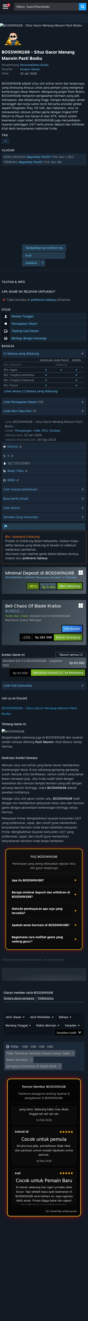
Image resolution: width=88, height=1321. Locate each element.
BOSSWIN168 (56, 788)
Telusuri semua (71, 654)
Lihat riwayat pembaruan (20, 489)
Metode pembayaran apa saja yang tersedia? (37, 911)
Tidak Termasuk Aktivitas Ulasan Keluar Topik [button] (38, 1053)
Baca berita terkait (15, 498)
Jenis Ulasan (13, 1017)
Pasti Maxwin (44, 742)
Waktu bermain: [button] (17, 1059)
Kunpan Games (30, 69)
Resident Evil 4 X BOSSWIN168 (50, 616)
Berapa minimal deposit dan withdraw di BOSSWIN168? (41, 894)
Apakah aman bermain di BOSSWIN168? (40, 925)
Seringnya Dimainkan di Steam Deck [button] (31, 1066)
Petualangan (23, 430)
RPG (45, 430)
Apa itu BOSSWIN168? (28, 880)
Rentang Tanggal (17, 1025)
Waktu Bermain (46, 1025)
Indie (37, 430)
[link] (42, 586)
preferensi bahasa (43, 299)
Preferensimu (46, 998)
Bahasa (63, 1017)
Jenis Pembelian (40, 1017)
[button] (44, 159)
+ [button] (5, 141)
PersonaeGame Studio (34, 64)
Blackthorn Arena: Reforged (23, 620)
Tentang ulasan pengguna (18, 998)
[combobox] (46, 6)
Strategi (54, 430)
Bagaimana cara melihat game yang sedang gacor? (37, 939)
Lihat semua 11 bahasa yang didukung (30, 391)
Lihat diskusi (11, 508)
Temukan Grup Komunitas (20, 517)
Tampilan (70, 1025)
